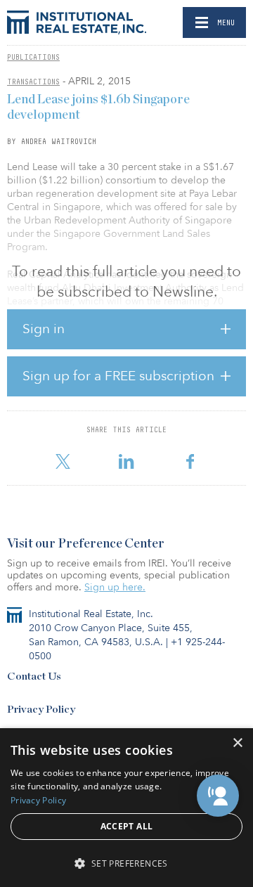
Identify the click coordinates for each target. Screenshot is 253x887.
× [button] (237, 743)
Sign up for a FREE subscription (118, 376)
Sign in (43, 329)
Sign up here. (114, 587)
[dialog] (126, 807)
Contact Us (34, 676)
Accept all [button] (126, 826)
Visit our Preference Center (85, 544)
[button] (218, 796)
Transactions (33, 81)
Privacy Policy (41, 709)
